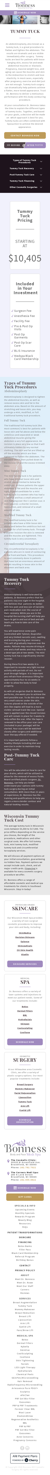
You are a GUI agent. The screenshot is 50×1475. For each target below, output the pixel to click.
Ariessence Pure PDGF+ (25, 1388)
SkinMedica (25, 932)
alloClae (25, 1395)
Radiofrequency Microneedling (25, 1385)
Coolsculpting (24, 1028)
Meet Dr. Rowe (25, 1282)
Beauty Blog (25, 1220)
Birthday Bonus (25, 1260)
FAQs (25, 1227)
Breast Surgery (25, 1084)
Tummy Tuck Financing (22, 180)
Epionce (25, 941)
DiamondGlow (25, 1416)
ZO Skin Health (25, 950)
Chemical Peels (24, 1374)
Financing (25, 1242)
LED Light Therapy (25, 1367)
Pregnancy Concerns (25, 1440)
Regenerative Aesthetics (25, 1419)
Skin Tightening (25, 1360)
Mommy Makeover (25, 1088)
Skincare (25, 1237)
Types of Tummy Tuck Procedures (24, 161)
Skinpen (25, 1023)
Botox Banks (25, 1246)
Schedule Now (26, 12)
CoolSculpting (25, 1353)
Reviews (24, 1293)
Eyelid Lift (25, 1110)
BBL (25, 1015)
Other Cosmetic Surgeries (23, 187)
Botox (25, 1006)
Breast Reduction (25, 1313)
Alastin (25, 954)
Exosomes (25, 1402)
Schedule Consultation (25, 1120)
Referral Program (25, 1256)
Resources (25, 1223)
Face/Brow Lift (25, 1330)
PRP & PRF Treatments (25, 1405)
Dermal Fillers (25, 1010)
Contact (25, 1265)
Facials (25, 1364)
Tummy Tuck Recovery (22, 168)
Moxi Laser (25, 1412)
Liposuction (25, 1097)
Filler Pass (25, 1249)
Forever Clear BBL (25, 1409)
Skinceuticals (25, 945)
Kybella (25, 1346)
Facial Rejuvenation (25, 1093)
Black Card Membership (25, 1253)
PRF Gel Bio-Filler (25, 1398)
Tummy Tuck (25, 1101)
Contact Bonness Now (25, 135)
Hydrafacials (25, 1019)
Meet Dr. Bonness (25, 1279)
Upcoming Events (25, 1209)
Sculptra (25, 1391)
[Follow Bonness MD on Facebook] (22, 1448)
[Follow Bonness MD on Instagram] (27, 1448)
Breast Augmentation (25, 1302)
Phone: (23, 1167)
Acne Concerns (25, 1437)
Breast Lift (25, 1316)
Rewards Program (25, 1216)
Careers (25, 1289)
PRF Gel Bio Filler (25, 1430)
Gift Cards (25, 1196)
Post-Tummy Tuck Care (22, 174)
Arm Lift (25, 1106)
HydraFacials (25, 1371)
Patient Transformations (25, 1232)
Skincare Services (25, 964)
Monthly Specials (25, 1213)
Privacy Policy (25, 1270)
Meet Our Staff (25, 1286)
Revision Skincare (25, 937)
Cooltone (25, 1032)
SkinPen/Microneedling (25, 1378)
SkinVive (25, 1350)
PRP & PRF (25, 1426)
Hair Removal (25, 1381)
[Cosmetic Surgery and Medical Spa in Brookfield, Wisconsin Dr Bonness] (25, 5)
